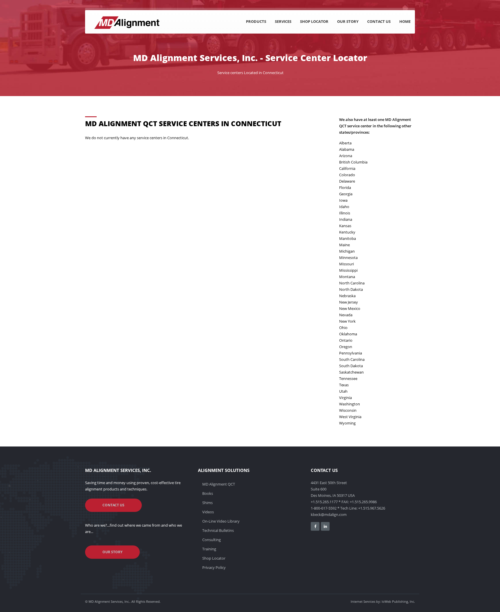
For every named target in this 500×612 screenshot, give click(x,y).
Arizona (345, 155)
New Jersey (348, 302)
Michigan (347, 251)
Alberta (345, 143)
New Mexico (349, 308)
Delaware (347, 181)
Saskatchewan (351, 372)
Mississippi (348, 270)
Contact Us (379, 21)
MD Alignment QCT (218, 484)
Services (283, 21)
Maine (344, 244)
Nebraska (347, 295)
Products (256, 21)
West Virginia (350, 416)
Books (207, 493)
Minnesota (348, 257)
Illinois (344, 213)
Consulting (211, 539)
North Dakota (351, 289)
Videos (208, 511)
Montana (347, 276)
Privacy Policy (214, 567)
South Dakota (351, 365)
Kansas (345, 225)
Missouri (346, 264)
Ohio (343, 327)
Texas (344, 384)
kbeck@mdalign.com (329, 514)
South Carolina (352, 359)
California (347, 168)
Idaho (344, 206)
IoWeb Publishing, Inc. (398, 601)
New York (347, 321)
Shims (207, 502)
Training (209, 549)
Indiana (345, 219)
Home (405, 21)
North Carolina (352, 283)
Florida (345, 187)
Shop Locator (314, 21)
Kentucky (347, 232)
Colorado (347, 174)
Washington (349, 404)
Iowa (343, 200)
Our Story (348, 21)
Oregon (345, 346)
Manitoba (347, 238)
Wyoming (347, 423)
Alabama (346, 149)
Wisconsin (347, 410)
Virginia (345, 397)
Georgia (345, 193)
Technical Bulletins (218, 530)
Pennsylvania (350, 353)
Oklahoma (348, 334)
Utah (343, 391)
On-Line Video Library (221, 521)
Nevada (345, 314)
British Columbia (353, 162)
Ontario (345, 340)
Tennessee (348, 378)
